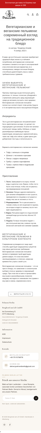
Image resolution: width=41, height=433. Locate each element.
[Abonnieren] (36, 398)
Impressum (6, 338)
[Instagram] (4, 424)
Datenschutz (7, 342)
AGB (3, 334)
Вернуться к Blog (22, 294)
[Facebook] (10, 424)
